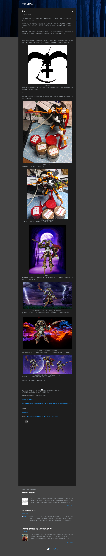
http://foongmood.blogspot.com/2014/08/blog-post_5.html (42, 416)
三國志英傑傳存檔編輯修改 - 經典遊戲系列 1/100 (37, 529)
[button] (72, 11)
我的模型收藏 (25, 412)
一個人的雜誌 (27, 4)
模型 (26, 421)
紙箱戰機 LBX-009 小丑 (28, 399)
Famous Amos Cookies (29, 511)
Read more (70, 506)
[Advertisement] (83, 31)
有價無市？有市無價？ (29, 492)
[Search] (87, 4)
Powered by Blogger (54, 549)
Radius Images (56, 551)
